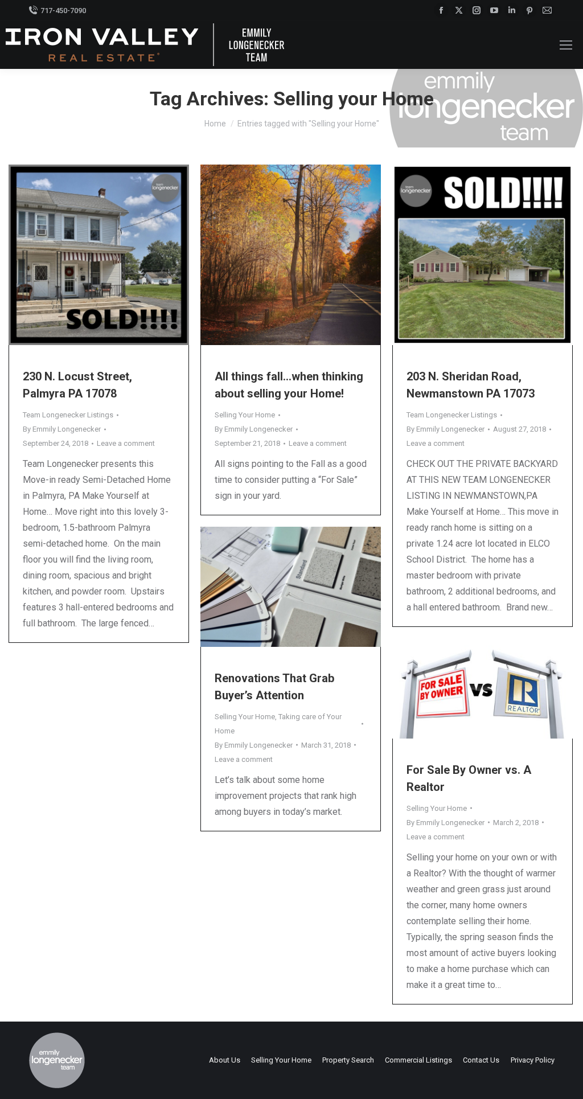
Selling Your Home (245, 415)
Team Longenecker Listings (68, 415)
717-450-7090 (63, 10)
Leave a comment (126, 443)
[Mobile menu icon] (566, 45)
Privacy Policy (533, 1060)
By (62, 429)
